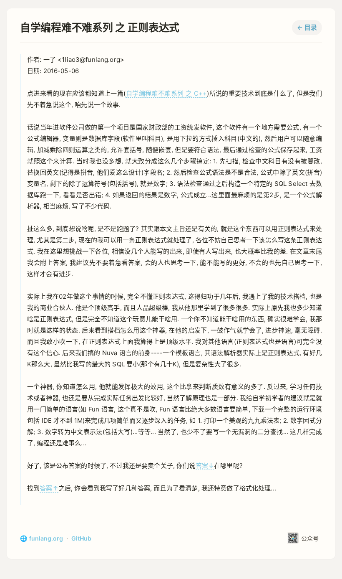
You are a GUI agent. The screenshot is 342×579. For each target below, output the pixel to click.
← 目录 (307, 27)
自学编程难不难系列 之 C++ (166, 93)
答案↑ (49, 488)
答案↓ (205, 466)
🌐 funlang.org (41, 538)
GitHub (81, 538)
